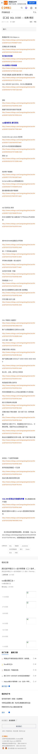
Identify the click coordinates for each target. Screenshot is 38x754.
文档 (3, 731)
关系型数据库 (13, 549)
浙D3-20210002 (21, 746)
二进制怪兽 (5, 575)
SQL (10, 546)
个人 (34, 12)
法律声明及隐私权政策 (8, 739)
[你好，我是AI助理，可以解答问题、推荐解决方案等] (26, 8)
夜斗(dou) (4, 587)
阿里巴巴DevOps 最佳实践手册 (12, 707)
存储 (16, 553)
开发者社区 (9, 731)
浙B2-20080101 (22, 743)
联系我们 (19, 726)
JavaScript (25, 546)
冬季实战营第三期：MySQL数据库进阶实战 (16, 703)
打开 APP (32, 3)
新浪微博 (12, 720)
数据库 (17, 546)
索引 (21, 549)
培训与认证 (22, 731)
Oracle (27, 549)
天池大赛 (15, 731)
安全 (10, 553)
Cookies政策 (19, 739)
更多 (3, 712)
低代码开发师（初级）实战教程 (12, 699)
